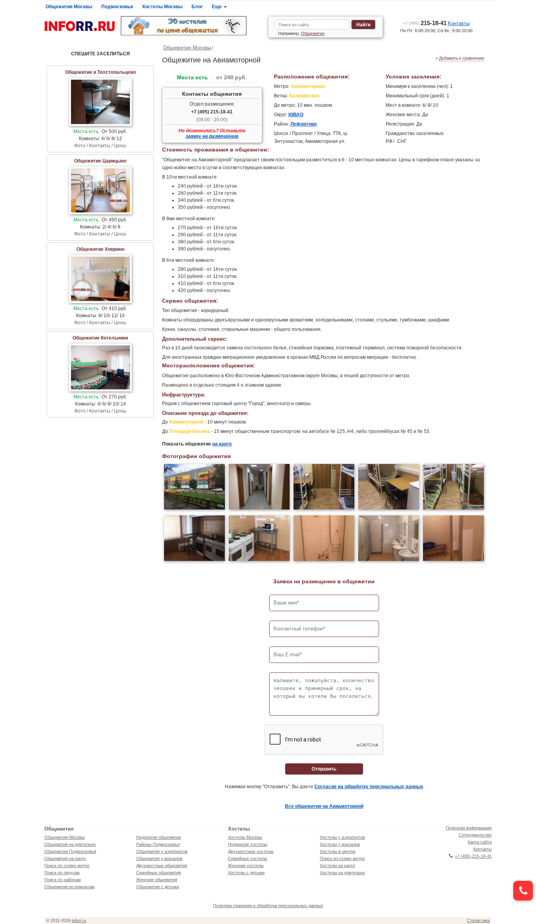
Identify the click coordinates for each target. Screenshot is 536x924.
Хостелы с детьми (246, 872)
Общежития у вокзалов (159, 858)
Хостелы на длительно (342, 872)
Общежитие (313, 33)
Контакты (459, 23)
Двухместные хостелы (250, 851)
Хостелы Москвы (162, 6)
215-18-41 (425, 23)
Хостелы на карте (337, 865)
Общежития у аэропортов (162, 851)
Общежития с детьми (157, 886)
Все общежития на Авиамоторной (324, 806)
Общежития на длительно (70, 844)
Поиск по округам (62, 872)
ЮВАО (295, 114)
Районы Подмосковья (158, 844)
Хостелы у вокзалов (340, 844)
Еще (217, 6)
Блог (197, 6)
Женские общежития (156, 879)
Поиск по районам (62, 879)
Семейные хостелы (247, 858)
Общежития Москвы (69, 6)
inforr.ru (79, 920)
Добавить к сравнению (461, 58)
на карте (222, 444)
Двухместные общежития (161, 865)
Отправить (324, 769)
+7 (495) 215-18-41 (212, 112)
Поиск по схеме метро (66, 865)
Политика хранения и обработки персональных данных (268, 905)
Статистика (478, 920)
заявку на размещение (212, 136)
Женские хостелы (246, 865)
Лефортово (303, 124)
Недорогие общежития (158, 837)
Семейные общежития (158, 872)
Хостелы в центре (338, 851)
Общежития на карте (65, 858)
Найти (363, 24)
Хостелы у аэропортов (342, 837)
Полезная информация (469, 827)
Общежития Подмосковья (70, 851)
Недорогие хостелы (247, 844)
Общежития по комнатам (69, 886)
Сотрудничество (475, 835)
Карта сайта (480, 842)
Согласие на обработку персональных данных (368, 786)
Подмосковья (117, 6)
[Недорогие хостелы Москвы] (191, 25)
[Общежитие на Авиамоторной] (194, 487)
